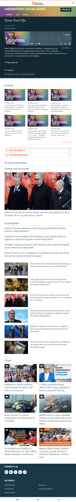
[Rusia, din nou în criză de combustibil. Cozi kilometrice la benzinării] (21, 404)
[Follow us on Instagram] (16, 472)
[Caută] (58, 499)
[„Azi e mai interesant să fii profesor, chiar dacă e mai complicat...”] (15, 121)
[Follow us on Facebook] (6, 472)
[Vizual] (17, 499)
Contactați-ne (9, 489)
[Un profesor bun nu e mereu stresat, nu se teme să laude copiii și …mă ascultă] (61, 121)
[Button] (9, 71)
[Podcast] (38, 499)
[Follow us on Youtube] (11, 472)
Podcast (9, 15)
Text (17, 15)
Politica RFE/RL (10, 485)
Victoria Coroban (10, 28)
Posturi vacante (10, 493)
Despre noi (42, 485)
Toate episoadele (66, 142)
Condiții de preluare (45, 489)
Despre (25, 15)
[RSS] (20, 472)
